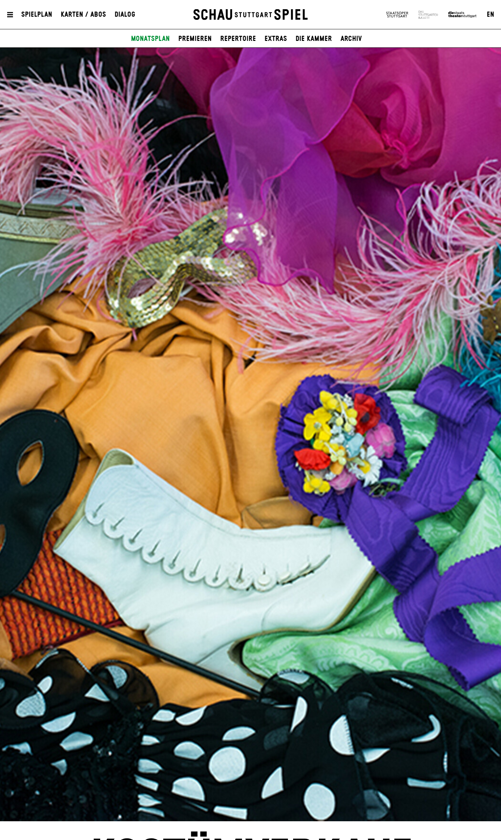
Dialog (125, 14)
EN (490, 14)
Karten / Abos (83, 14)
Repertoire (238, 39)
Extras (275, 39)
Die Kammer (313, 39)
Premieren (195, 39)
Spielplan (36, 14)
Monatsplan (150, 39)
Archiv (351, 39)
